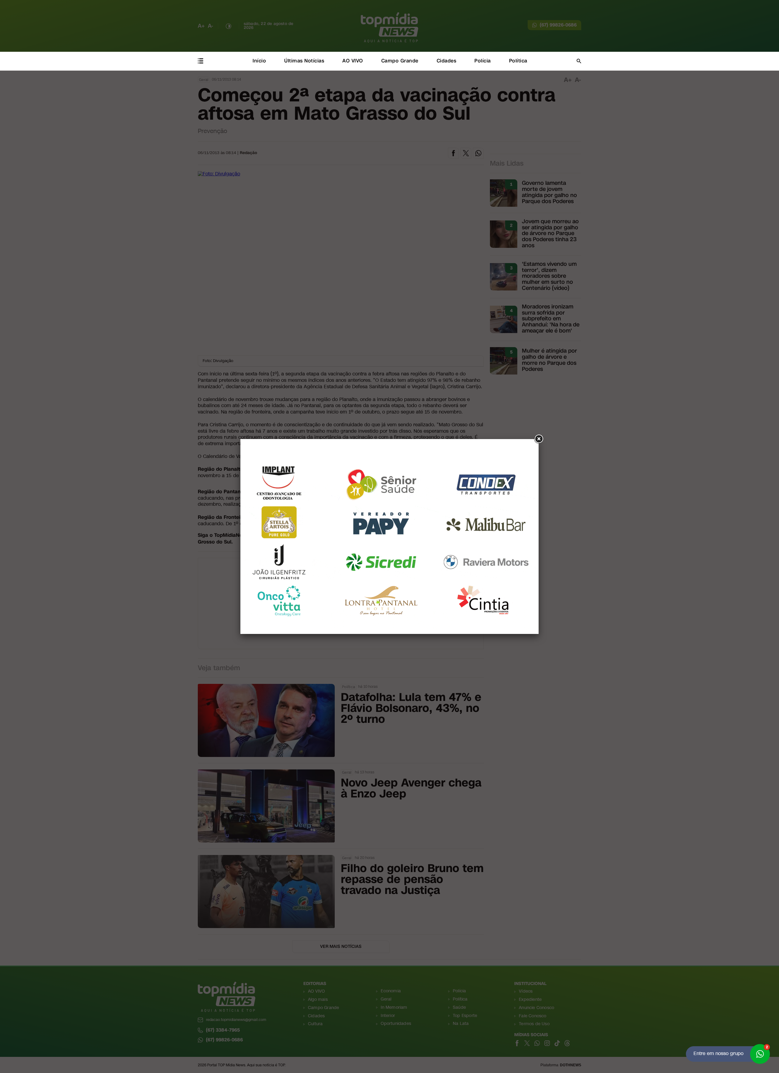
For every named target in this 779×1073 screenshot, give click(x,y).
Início (259, 60)
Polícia (482, 60)
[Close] (538, 439)
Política (518, 60)
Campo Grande (399, 60)
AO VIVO (352, 60)
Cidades (446, 60)
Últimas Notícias (304, 60)
